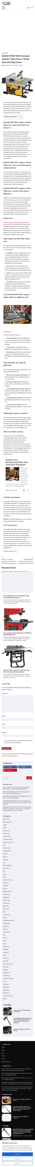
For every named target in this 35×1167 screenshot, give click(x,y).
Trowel (4, 981)
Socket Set (5, 961)
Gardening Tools (7, 851)
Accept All (17, 1154)
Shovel (4, 955)
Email (4, 724)
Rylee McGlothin (7, 65)
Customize (17, 1158)
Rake (4, 935)
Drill (4, 845)
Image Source (7, 331)
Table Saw (5, 53)
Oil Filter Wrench (7, 891)
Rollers (4, 940)
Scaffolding (5, 949)
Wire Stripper (6, 990)
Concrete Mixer (7, 836)
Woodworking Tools (8, 996)
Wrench (5, 998)
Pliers (4, 911)
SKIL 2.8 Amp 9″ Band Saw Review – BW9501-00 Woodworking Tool (17, 634)
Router (4, 943)
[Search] (32, 8)
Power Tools (6, 926)
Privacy (3, 1059)
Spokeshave (6, 967)
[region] (17, 1153)
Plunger (5, 917)
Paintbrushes (6, 897)
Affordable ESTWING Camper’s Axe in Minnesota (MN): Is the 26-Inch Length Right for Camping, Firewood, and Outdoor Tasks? (22, 1108)
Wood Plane (6, 993)
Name (4, 716)
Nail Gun (5, 888)
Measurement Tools (8, 880)
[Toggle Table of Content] (20, 116)
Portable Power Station (8, 920)
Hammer (5, 856)
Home (3, 1047)
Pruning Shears (6, 932)
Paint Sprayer (6, 894)
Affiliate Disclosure (6, 1061)
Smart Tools (6, 958)
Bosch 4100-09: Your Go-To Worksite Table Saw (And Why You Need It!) (16, 596)
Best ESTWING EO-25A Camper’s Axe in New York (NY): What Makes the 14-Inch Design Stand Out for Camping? (22, 1020)
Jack (4, 871)
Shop (3, 1053)
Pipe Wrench (6, 909)
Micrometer (6, 882)
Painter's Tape (6, 900)
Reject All (17, 1163)
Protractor (5, 929)
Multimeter (5, 885)
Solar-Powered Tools (8, 964)
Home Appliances (7, 865)
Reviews (5, 938)
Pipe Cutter (6, 906)
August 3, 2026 (28, 1135)
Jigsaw (4, 874)
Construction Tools (7, 839)
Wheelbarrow (6, 987)
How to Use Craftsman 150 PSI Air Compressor (20, 1117)
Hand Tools (5, 859)
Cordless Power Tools (8, 842)
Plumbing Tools (6, 914)
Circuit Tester (6, 830)
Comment (5, 693)
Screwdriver (6, 952)
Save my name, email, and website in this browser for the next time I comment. (18, 741)
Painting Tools (6, 903)
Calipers (5, 824)
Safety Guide (6, 946)
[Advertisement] (17, 29)
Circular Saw (6, 833)
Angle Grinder (6, 819)
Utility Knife (6, 984)
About (3, 1050)
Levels (4, 877)
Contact (4, 1056)
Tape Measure (6, 972)
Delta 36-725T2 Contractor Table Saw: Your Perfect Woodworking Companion (16, 671)
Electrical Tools (6, 848)
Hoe (4, 862)
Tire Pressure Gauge (8, 978)
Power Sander (6, 923)
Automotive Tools (7, 822)
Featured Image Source (10, 551)
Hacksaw (5, 853)
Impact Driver (6, 868)
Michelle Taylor (18, 1135)
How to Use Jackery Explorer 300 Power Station (22, 1100)
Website (4, 732)
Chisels (4, 827)
